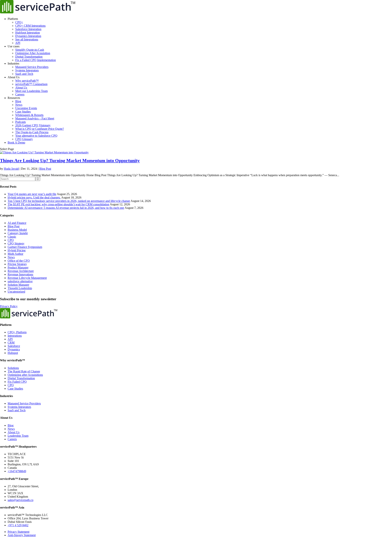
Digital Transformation (29, 56)
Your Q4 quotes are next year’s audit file (32, 194)
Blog (18, 101)
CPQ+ (19, 22)
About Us (21, 87)
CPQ (11, 240)
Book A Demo (16, 142)
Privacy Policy (9, 306)
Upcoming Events (26, 108)
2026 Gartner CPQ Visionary (33, 125)
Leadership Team (18, 435)
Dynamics (14, 349)
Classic (12, 236)
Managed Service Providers (31, 67)
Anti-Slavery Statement (22, 535)
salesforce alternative (20, 281)
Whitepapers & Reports (29, 115)
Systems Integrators (27, 70)
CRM (11, 342)
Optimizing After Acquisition (32, 53)
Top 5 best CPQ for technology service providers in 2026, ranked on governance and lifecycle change (69, 201)
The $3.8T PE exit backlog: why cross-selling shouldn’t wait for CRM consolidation (58, 204)
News (18, 104)
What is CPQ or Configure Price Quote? (39, 128)
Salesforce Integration (28, 29)
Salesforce (14, 346)
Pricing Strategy (17, 264)
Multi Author (15, 253)
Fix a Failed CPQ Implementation (35, 60)
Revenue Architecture (21, 271)
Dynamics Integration (28, 36)
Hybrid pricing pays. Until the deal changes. (34, 197)
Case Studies (23, 111)
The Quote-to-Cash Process (31, 132)
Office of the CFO (19, 260)
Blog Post (45, 168)
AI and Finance (17, 222)
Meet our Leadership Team (31, 91)
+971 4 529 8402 (18, 525)
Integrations (15, 335)
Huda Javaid (11, 168)
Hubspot (13, 352)
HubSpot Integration (27, 32)
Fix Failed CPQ (17, 381)
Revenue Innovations (20, 274)
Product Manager (18, 267)
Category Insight (18, 233)
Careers (19, 94)
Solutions (13, 368)
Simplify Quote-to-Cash (29, 49)
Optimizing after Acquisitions (25, 374)
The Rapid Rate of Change (24, 371)
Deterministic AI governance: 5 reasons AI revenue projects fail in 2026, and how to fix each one (66, 207)
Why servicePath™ (27, 80)
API (17, 42)
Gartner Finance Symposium (25, 247)
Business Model (17, 229)
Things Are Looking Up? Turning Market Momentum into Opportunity (70, 160)
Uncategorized (16, 291)
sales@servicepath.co (20, 500)
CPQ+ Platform (17, 332)
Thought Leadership (20, 288)
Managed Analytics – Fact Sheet (34, 118)
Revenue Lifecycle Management (27, 277)
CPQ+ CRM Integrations (30, 25)
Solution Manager (18, 284)
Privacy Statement (18, 531)
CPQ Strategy (16, 243)
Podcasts (20, 121)
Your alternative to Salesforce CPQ (36, 135)
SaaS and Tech (24, 73)
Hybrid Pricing (17, 250)
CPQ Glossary (24, 139)
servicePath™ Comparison (31, 84)
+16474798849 (17, 471)
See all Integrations (26, 39)
